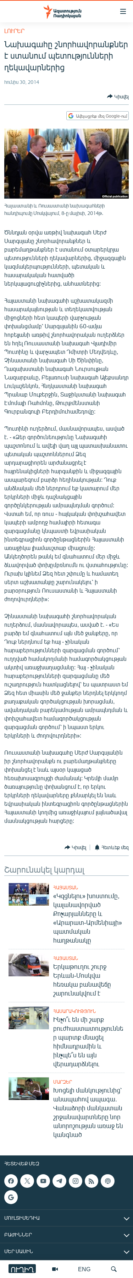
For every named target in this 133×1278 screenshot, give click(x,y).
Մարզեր (62, 1082)
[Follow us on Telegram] (59, 1181)
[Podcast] (107, 1181)
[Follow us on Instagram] (75, 1181)
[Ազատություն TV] (55, 1269)
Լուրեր (14, 30)
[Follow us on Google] (11, 1197)
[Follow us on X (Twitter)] (27, 1181)
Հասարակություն (74, 1011)
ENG (84, 1269)
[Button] (118, 96)
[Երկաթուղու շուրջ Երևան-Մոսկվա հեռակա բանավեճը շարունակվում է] (29, 965)
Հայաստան (65, 887)
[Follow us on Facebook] (11, 1181)
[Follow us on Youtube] (43, 1181)
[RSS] (91, 1181)
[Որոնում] (113, 1269)
